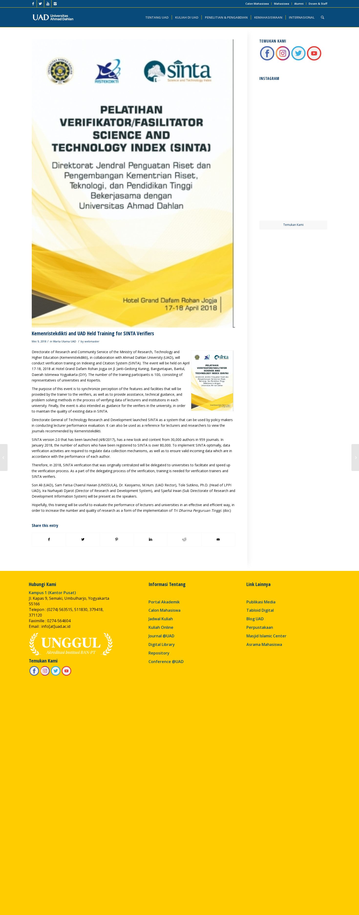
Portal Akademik (164, 602)
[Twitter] (40, 3)
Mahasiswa (281, 3)
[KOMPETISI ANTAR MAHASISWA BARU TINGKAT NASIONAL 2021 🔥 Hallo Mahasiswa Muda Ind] (310, 168)
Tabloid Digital (260, 610)
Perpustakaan (259, 627)
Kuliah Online (160, 627)
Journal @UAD (161, 636)
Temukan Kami (293, 225)
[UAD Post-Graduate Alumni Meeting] (4, 457)
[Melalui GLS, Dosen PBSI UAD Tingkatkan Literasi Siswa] (355, 457)
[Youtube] (47, 3)
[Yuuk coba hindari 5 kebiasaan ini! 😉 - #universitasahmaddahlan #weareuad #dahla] (276, 134)
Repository (158, 653)
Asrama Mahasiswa (264, 644)
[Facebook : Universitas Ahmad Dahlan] (267, 59)
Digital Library (161, 644)
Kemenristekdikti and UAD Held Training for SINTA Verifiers (93, 333)
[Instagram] (55, 3)
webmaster (91, 341)
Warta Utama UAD (64, 341)
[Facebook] (33, 3)
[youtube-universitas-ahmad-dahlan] (314, 59)
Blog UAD (255, 618)
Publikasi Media (260, 602)
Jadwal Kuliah (160, 618)
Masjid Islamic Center (266, 636)
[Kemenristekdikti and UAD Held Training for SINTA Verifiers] (133, 183)
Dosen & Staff (318, 3)
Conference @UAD (166, 661)
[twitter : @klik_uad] (298, 59)
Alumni (299, 3)
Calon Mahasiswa (257, 3)
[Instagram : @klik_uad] (283, 59)
